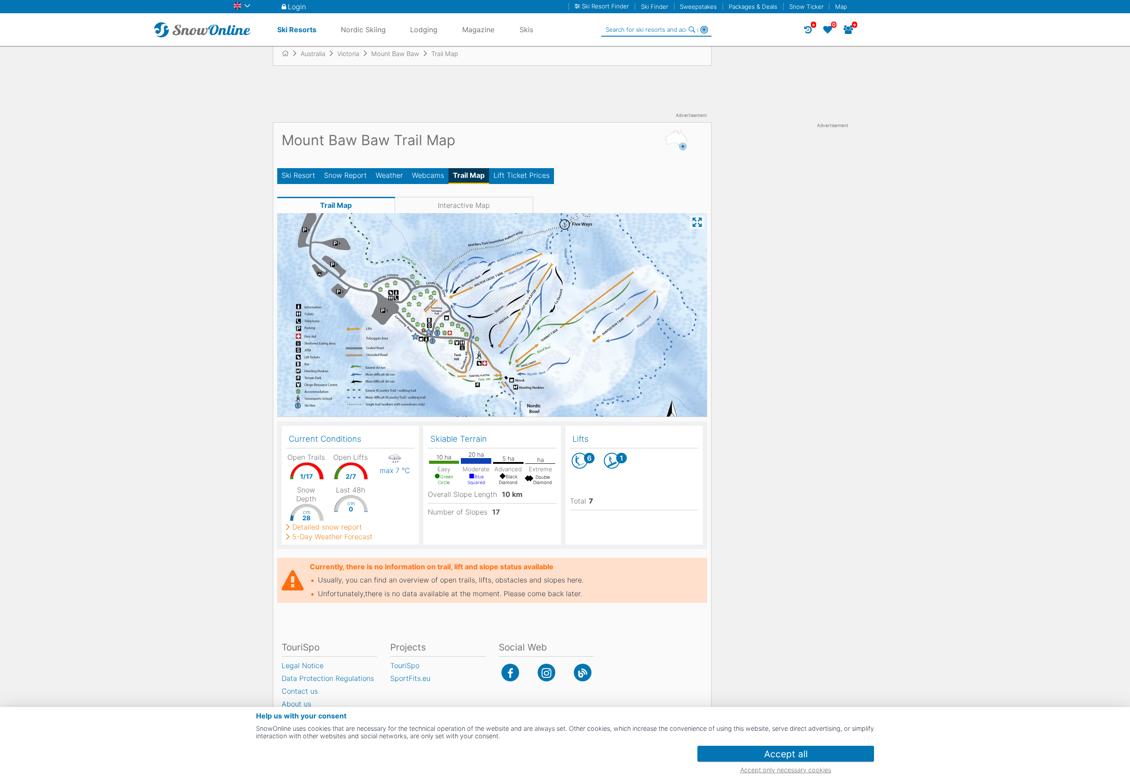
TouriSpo (404, 665)
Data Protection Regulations (328, 678)
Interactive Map (464, 205)
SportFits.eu (410, 678)
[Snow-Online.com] (202, 29)
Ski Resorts (296, 29)
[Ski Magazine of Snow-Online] (582, 672)
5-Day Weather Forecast (332, 536)
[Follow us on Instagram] (546, 672)
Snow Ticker (806, 6)
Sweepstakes (698, 6)
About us (296, 703)
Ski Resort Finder (605, 6)
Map (841, 6)
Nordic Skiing (363, 29)
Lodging (423, 29)
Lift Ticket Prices (521, 175)
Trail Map (469, 175)
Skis (526, 29)
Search (691, 29)
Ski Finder (654, 6)
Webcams (428, 175)
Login (297, 6)
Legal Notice (303, 665)
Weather (389, 175)
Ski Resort (298, 175)
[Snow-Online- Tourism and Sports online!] (289, 53)
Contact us (300, 691)
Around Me (704, 29)
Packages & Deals (753, 6)
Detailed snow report (327, 526)
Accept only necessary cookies (785, 770)
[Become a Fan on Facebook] (510, 672)
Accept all (786, 753)
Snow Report (345, 175)
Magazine (478, 29)
